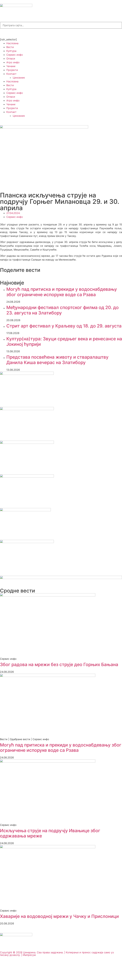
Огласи (10, 58)
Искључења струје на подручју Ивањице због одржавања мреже (50, 833)
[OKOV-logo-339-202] (27, 442)
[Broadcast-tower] (30, 33)
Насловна (12, 43)
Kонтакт (11, 73)
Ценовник (19, 77)
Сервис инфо (14, 54)
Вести (10, 47)
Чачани (10, 66)
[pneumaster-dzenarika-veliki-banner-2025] (61, 578)
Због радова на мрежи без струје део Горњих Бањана (59, 664)
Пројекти (12, 70)
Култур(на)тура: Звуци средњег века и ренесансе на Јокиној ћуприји (64, 341)
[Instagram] (13, 33)
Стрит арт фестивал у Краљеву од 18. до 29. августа (64, 326)
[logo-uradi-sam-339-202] (27, 476)
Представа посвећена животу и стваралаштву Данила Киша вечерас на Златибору (57, 359)
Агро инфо (13, 62)
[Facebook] (4, 33)
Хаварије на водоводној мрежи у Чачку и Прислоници (59, 916)
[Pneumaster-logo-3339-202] (27, 542)
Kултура (11, 50)
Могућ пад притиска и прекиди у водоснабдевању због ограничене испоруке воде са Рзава (61, 291)
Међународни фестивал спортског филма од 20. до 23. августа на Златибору (62, 310)
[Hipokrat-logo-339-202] (27, 409)
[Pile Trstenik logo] (27, 373)
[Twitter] (21, 33)
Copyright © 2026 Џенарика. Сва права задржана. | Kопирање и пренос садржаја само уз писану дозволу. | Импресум (57, 954)
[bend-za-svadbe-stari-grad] (25, 510)
